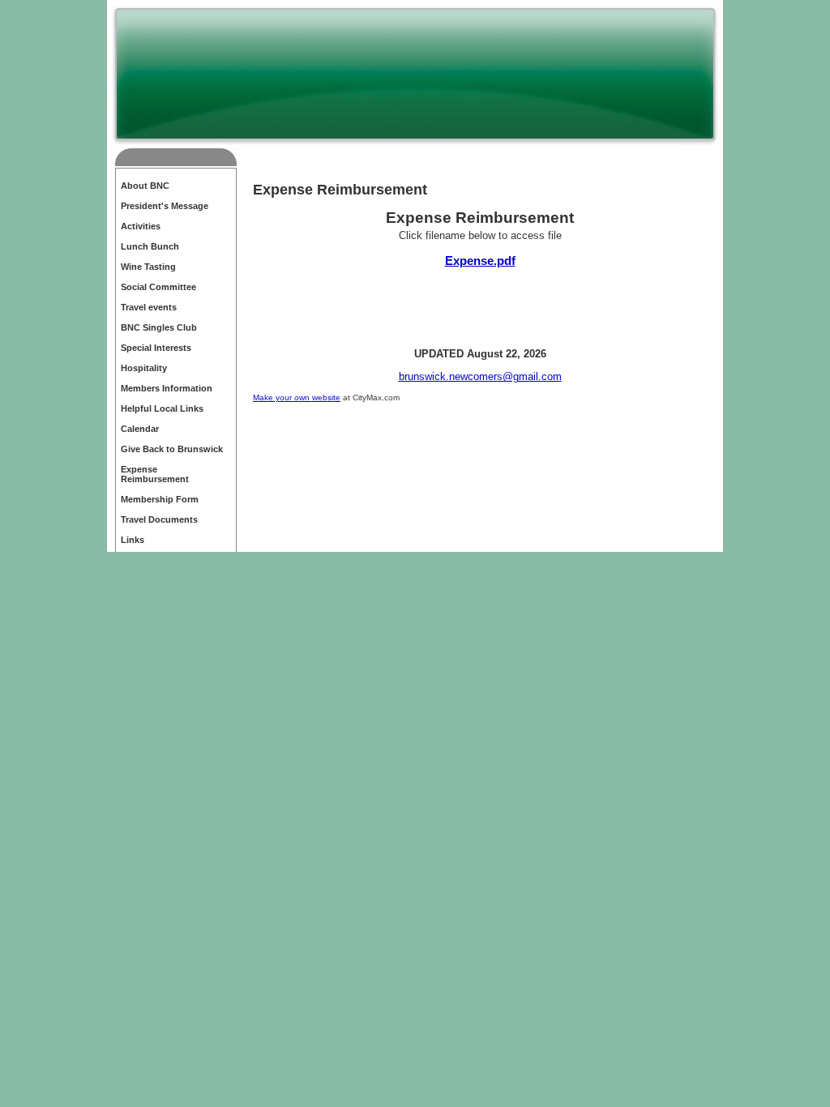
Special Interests (156, 348)
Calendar (140, 429)
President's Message (164, 206)
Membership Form (160, 499)
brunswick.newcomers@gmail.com (480, 376)
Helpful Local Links (162, 408)
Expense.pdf (480, 260)
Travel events (149, 307)
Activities (140, 226)
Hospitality (144, 368)
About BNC (145, 185)
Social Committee (158, 287)
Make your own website (296, 397)
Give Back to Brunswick (172, 449)
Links (132, 540)
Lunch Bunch (150, 246)
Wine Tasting (148, 266)
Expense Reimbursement (155, 474)
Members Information (166, 388)
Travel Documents (159, 519)
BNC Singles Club (159, 327)
